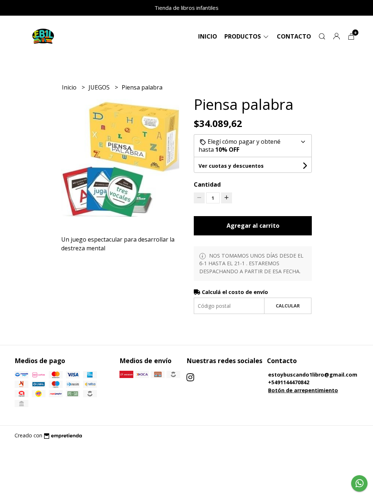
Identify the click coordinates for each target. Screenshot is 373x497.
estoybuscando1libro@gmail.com (312, 374)
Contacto (294, 36)
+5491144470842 (288, 382)
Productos (243, 36)
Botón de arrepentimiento (303, 390)
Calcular (288, 305)
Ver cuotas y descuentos (231, 165)
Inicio (207, 36)
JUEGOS (100, 87)
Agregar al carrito (253, 226)
